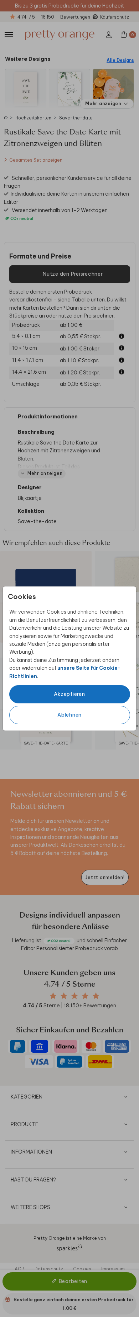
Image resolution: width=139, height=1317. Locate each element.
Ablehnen (69, 715)
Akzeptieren (69, 694)
